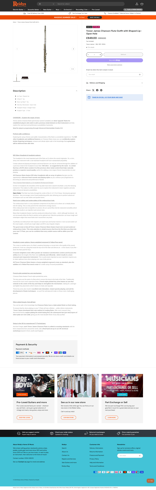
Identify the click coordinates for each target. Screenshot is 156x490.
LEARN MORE (112, 417)
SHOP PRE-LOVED (24, 417)
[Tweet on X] (93, 90)
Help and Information (97, 462)
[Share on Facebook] (97, 90)
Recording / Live (81, 10)
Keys (57, 10)
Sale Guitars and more (69, 462)
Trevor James (90, 44)
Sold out (123, 54)
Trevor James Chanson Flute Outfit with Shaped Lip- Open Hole (28, 22)
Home (14, 22)
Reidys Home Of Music (23, 480)
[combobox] (81, 4)
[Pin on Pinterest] (101, 90)
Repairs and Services (69, 459)
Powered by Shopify (34, 480)
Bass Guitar (47, 10)
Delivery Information (96, 448)
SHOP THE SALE (94, 17)
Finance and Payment (97, 455)
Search (64, 448)
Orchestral (68, 10)
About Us (65, 452)
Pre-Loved (95, 10)
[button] (142, 4)
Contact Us (65, 455)
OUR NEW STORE (68, 417)
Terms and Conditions (97, 466)
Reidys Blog (66, 466)
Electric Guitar (18, 10)
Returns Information (96, 452)
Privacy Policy (94, 459)
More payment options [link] (114, 65)
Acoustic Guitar (33, 10)
